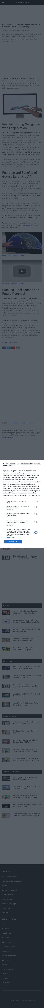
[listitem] (22, 501)
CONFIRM (13, 541)
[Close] (40, 464)
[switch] (35, 507)
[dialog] (22, 504)
